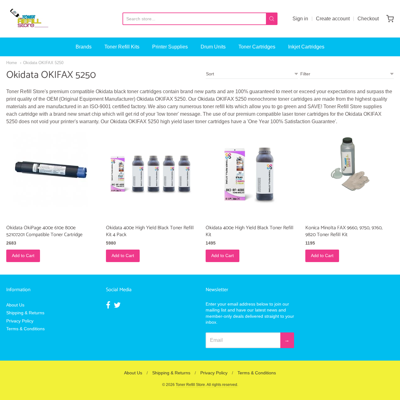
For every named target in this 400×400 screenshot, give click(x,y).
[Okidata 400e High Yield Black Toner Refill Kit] (250, 176)
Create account (333, 18)
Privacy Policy (19, 320)
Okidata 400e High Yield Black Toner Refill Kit (249, 231)
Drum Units (213, 46)
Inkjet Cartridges (306, 46)
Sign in (300, 18)
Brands (84, 46)
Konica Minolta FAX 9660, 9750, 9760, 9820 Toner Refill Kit (343, 231)
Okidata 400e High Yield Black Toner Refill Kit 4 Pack (150, 231)
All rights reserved (222, 384)
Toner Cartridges (256, 46)
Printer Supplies (170, 46)
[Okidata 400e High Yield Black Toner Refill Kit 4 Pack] (150, 176)
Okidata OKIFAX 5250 (43, 62)
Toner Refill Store (190, 384)
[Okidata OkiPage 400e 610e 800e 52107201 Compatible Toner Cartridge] (50, 169)
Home (11, 62)
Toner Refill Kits (121, 46)
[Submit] (272, 19)
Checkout (368, 18)
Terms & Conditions (25, 328)
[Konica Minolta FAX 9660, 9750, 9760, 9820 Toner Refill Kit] (349, 161)
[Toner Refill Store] (28, 18)
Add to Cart (23, 255)
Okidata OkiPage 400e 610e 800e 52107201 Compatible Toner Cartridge (44, 231)
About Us (15, 304)
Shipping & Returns (25, 312)
